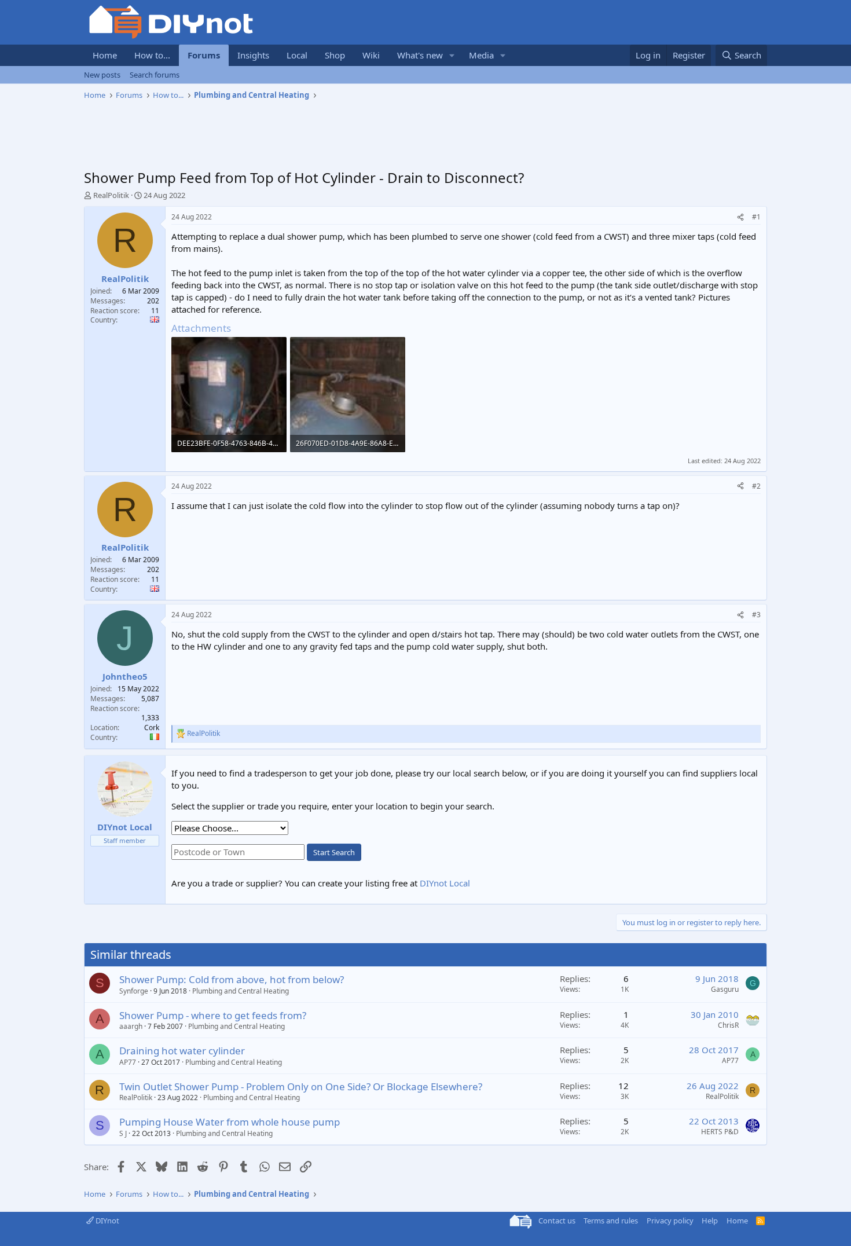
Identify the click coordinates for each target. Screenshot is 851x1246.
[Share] (740, 217)
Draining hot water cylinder (182, 1050)
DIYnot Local (445, 883)
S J (123, 1133)
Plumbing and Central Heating (240, 991)
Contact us (556, 1220)
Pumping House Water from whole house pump (229, 1121)
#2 (756, 486)
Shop (335, 55)
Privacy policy (670, 1220)
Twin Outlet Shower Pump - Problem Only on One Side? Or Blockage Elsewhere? (300, 1086)
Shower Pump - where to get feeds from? (212, 1015)
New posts (102, 74)
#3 (756, 615)
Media (481, 55)
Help (710, 1220)
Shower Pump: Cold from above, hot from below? (231, 979)
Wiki (371, 55)
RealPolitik (111, 195)
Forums (204, 55)
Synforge (133, 991)
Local (297, 55)
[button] (452, 55)
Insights (253, 55)
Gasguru (725, 989)
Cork (151, 727)
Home (105, 55)
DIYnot (106, 1220)
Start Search (334, 852)
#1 (756, 217)
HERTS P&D (720, 1132)
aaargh (130, 1026)
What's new (420, 55)
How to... (152, 55)
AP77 (127, 1062)
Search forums (154, 74)
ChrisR (728, 1025)
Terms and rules (611, 1220)
